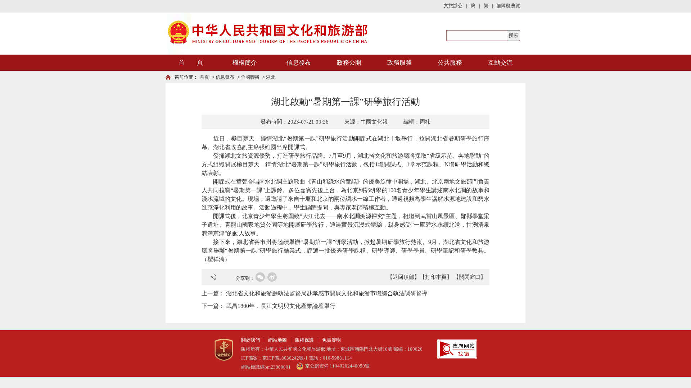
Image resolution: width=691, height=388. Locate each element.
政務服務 (399, 62)
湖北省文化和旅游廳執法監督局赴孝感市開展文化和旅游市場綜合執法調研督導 (327, 293)
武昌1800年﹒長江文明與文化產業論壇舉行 (280, 306)
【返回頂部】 (403, 277)
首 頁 (191, 62)
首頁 (204, 77)
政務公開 (349, 62)
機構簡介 (244, 62)
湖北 (270, 77)
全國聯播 (250, 77)
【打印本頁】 (436, 277)
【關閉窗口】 (469, 277)
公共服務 (450, 62)
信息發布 (298, 62)
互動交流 (500, 62)
